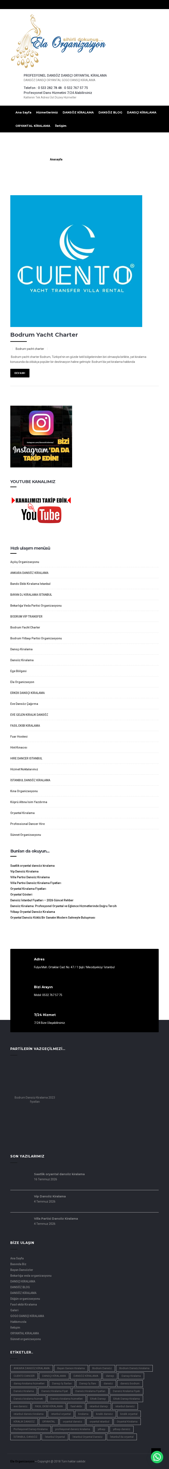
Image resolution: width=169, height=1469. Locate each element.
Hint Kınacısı (18, 747)
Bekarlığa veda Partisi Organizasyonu (36, 605)
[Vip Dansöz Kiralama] (19, 1207)
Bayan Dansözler (21, 1270)
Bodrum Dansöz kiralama (134, 1368)
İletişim (60, 126)
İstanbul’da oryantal (122, 1436)
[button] (157, 1457)
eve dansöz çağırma (24, 703)
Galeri (14, 1310)
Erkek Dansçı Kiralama (126, 1398)
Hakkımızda (18, 1321)
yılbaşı (101, 1429)
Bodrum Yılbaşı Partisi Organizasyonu (36, 638)
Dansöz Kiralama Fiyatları (90, 1391)
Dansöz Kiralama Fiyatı (126, 1391)
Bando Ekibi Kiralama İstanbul (30, 583)
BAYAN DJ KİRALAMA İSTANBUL (31, 594)
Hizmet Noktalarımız (24, 769)
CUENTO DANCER (24, 1375)
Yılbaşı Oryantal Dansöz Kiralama (32, 911)
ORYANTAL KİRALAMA (32, 126)
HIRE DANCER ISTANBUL (26, 758)
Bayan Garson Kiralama (71, 1368)
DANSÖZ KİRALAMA (78, 112)
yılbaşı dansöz (121, 1429)
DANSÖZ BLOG (110, 112)
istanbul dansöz (125, 1406)
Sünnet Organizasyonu (25, 834)
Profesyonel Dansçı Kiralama (31, 1429)
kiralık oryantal (128, 1413)
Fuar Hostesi (19, 736)
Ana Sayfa (23, 112)
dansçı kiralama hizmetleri (29, 1383)
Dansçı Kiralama (21, 649)
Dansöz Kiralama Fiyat (54, 1391)
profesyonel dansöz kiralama (72, 1429)
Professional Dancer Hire (27, 824)
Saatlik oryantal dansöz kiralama (32, 865)
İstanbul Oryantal (55, 1436)
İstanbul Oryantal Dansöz (87, 1436)
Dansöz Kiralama (22, 660)
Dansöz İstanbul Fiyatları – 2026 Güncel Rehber (42, 900)
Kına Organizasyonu (24, 791)
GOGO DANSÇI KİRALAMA (27, 1316)
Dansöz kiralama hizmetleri (66, 1398)
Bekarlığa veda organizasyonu (31, 1275)
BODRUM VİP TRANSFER (26, 616)
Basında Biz (18, 1264)
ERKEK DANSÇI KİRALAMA (27, 693)
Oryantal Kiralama (22, 813)
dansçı (110, 1375)
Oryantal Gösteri (21, 894)
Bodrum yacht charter (44, 334)
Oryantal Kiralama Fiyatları (28, 888)
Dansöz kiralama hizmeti (28, 1398)
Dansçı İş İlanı (87, 1383)
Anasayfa (56, 159)
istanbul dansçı (99, 1406)
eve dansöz (20, 1406)
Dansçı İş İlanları (62, 1383)
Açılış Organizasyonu (24, 562)
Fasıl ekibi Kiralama (23, 1304)
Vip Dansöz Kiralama (24, 871)
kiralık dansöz (104, 1413)
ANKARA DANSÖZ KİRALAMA (29, 573)
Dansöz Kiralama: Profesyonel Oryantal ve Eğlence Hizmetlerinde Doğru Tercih (63, 906)
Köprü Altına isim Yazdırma (28, 802)
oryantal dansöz (72, 1421)
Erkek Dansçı (98, 1398)
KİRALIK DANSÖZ (24, 1421)
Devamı (19, 373)
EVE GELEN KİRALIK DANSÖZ (29, 714)
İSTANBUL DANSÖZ (25, 1436)
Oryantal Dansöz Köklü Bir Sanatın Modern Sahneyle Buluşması (52, 917)
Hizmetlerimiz (47, 112)
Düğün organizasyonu (25, 1298)
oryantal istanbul (99, 1421)
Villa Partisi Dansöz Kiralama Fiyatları (35, 883)
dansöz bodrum (130, 1383)
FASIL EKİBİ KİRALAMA (25, 725)
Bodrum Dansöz (102, 1368)
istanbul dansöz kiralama (28, 1413)
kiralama (83, 1413)
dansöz (108, 1383)
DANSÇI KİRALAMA (141, 112)
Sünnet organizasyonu (25, 1339)
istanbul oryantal (61, 1413)
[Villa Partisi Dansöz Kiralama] (19, 1230)
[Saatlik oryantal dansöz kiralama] (19, 1185)
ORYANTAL (48, 1421)
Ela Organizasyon (22, 682)
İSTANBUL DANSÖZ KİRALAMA (30, 780)
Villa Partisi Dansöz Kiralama (30, 877)
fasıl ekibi (76, 1406)
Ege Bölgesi (18, 671)
